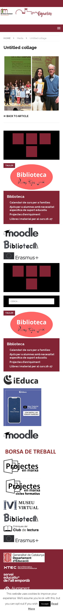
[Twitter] (28, 3)
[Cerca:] (31, 301)
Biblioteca (15, 196)
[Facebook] (35, 3)
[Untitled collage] (31, 109)
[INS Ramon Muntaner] (31, 15)
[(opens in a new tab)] (31, 188)
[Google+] (31, 151)
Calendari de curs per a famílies (30, 202)
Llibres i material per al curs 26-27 (31, 219)
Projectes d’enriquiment (25, 214)
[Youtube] (42, 3)
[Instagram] (21, 3)
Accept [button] (44, 604)
